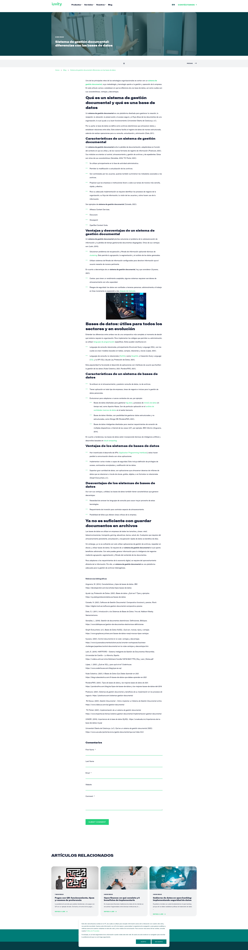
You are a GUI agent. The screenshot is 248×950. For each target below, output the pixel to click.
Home (57, 70)
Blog (64, 70)
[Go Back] (124, 63)
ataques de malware (127, 291)
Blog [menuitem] (110, 4)
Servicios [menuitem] (88, 4)
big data (129, 402)
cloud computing (110, 440)
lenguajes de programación (104, 341)
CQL (92, 359)
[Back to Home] (56, 4)
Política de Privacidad (92, 931)
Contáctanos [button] (186, 4)
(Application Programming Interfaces (133, 452)
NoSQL (123, 356)
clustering (93, 255)
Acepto (143, 942)
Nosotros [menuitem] (100, 4)
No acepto (159, 942)
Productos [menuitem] (76, 4)
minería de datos (150, 402)
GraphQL (134, 356)
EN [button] (173, 4)
